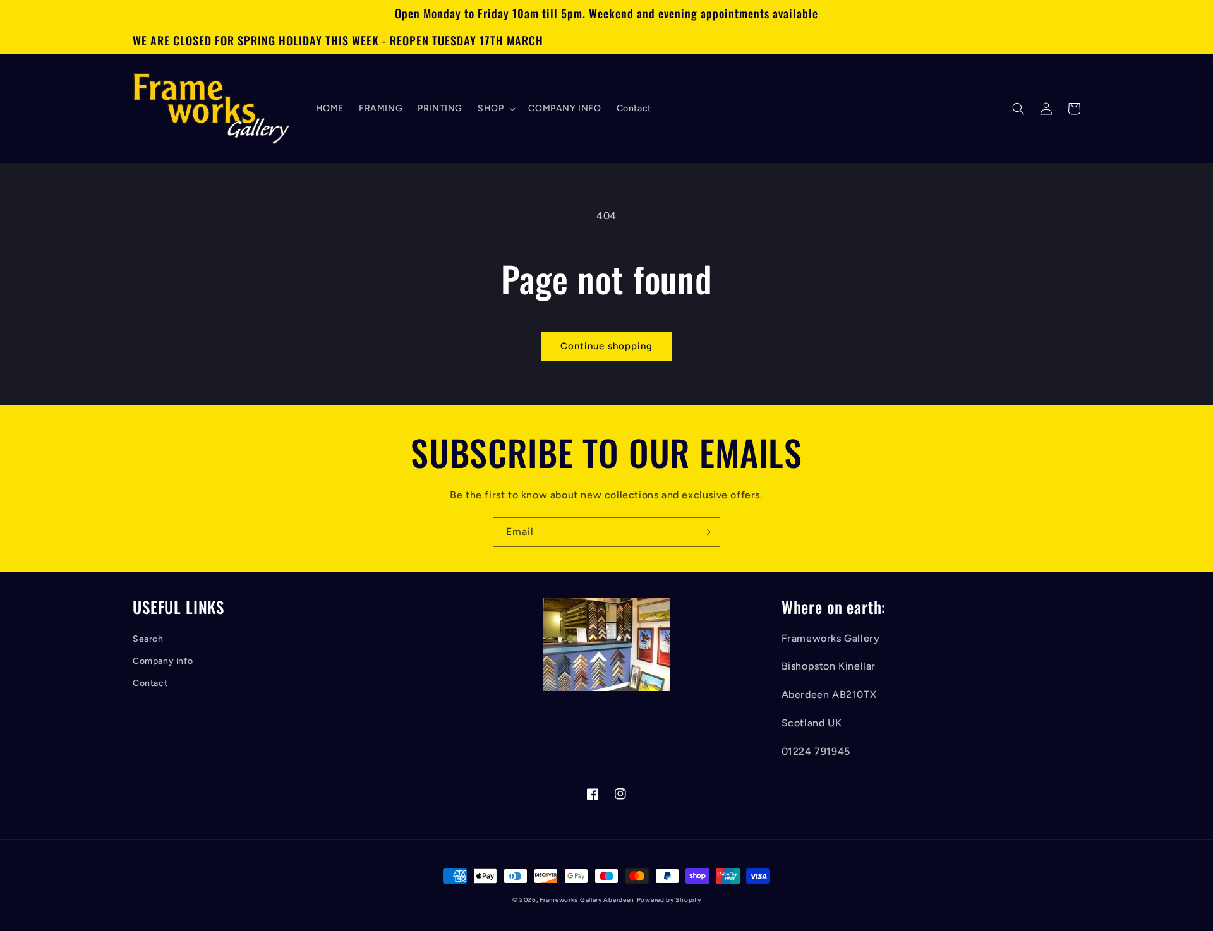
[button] (495, 108)
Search (148, 639)
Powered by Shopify (669, 900)
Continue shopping (606, 346)
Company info (163, 661)
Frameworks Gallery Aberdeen (587, 900)
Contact (150, 683)
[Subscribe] (706, 532)
